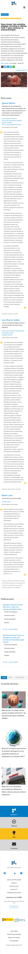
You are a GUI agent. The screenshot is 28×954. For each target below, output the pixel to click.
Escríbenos (14, 907)
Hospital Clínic (6, 502)
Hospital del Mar (7, 335)
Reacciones (5, 14)
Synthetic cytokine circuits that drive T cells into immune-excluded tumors (13, 607)
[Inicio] (14, 3)
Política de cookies (14, 937)
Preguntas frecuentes (14, 892)
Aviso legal (14, 931)
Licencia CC (14, 889)
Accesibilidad (14, 941)
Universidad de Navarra (9, 118)
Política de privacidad (14, 934)
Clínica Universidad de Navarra (11, 124)
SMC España (5, 63)
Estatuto (14, 883)
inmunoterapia (19, 677)
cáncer (10, 677)
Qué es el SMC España (14, 880)
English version (21, 70)
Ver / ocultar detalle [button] (11, 629)
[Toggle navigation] (24, 7)
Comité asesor (14, 886)
